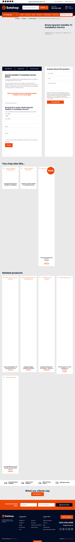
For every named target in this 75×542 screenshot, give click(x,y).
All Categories (8, 15)
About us (28, 14)
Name (6, 126)
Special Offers (67, 14)
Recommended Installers (49, 529)
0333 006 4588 (56, 8)
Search (43, 7)
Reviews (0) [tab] (21, 69)
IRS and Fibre (22, 527)
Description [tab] (8, 69)
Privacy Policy (53, 96)
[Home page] (10, 8)
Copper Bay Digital (69, 538)
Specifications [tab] (34, 69)
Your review (8, 119)
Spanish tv (69, 32)
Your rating (8, 114)
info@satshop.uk (68, 525)
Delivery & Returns (47, 520)
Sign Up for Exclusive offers (36, 1)
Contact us (55, 14)
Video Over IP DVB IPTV (36, 525)
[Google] (8, 1)
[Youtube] (12, 1)
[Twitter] (5, 1)
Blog (33, 14)
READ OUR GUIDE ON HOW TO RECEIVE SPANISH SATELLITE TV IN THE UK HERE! (22, 94)
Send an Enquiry (66, 517)
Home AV (33, 520)
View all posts (37, 494)
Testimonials (47, 14)
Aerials (20, 525)
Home (21, 14)
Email (6, 133)
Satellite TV (21, 520)
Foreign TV (24, 18)
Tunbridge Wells (48, 34)
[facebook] (3, 1)
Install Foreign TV (33, 18)
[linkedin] (10, 1)
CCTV (20, 529)
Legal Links (15, 538)
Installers (39, 14)
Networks (33, 523)
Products (17, 18)
